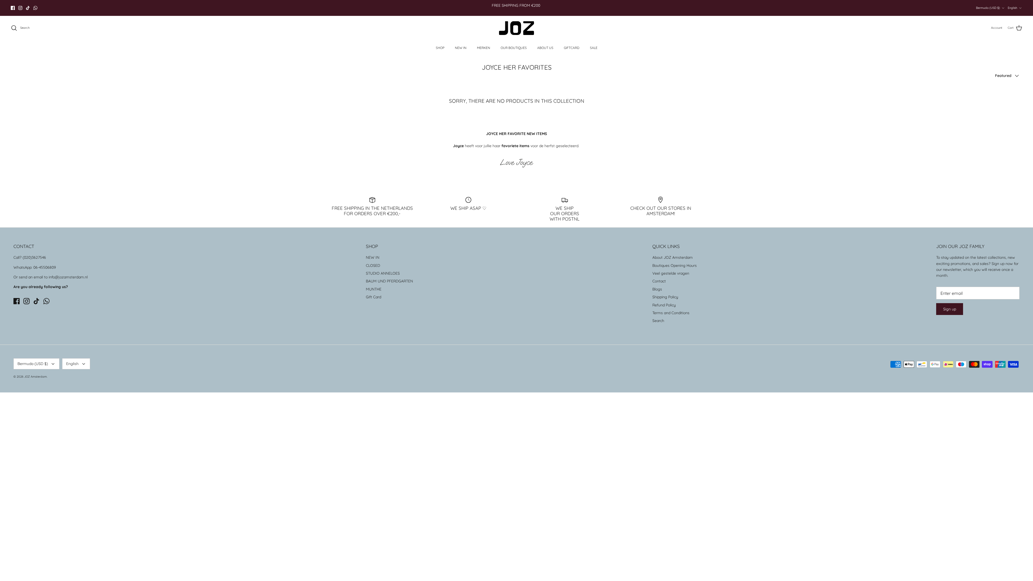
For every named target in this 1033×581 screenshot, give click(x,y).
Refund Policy (664, 305)
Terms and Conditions (670, 312)
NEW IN (460, 48)
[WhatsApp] (35, 8)
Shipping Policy (665, 297)
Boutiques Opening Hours (674, 265)
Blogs (657, 289)
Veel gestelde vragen (670, 273)
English (1012, 8)
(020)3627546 (34, 257)
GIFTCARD (571, 48)
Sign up (949, 309)
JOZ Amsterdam (35, 376)
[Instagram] (20, 8)
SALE (593, 48)
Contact (659, 281)
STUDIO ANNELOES (383, 273)
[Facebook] (13, 8)
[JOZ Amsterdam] (516, 28)
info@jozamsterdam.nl (68, 277)
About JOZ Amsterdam (672, 257)
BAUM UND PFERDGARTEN (389, 281)
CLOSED (373, 265)
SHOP (440, 48)
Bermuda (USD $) (988, 8)
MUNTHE (373, 289)
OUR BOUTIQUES (514, 48)
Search (658, 320)
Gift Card (373, 297)
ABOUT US (545, 48)
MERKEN (483, 48)
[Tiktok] (28, 8)
